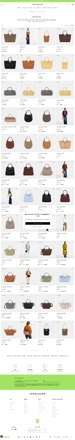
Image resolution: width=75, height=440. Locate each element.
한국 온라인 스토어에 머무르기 (38, 226)
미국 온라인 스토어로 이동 (37, 223)
